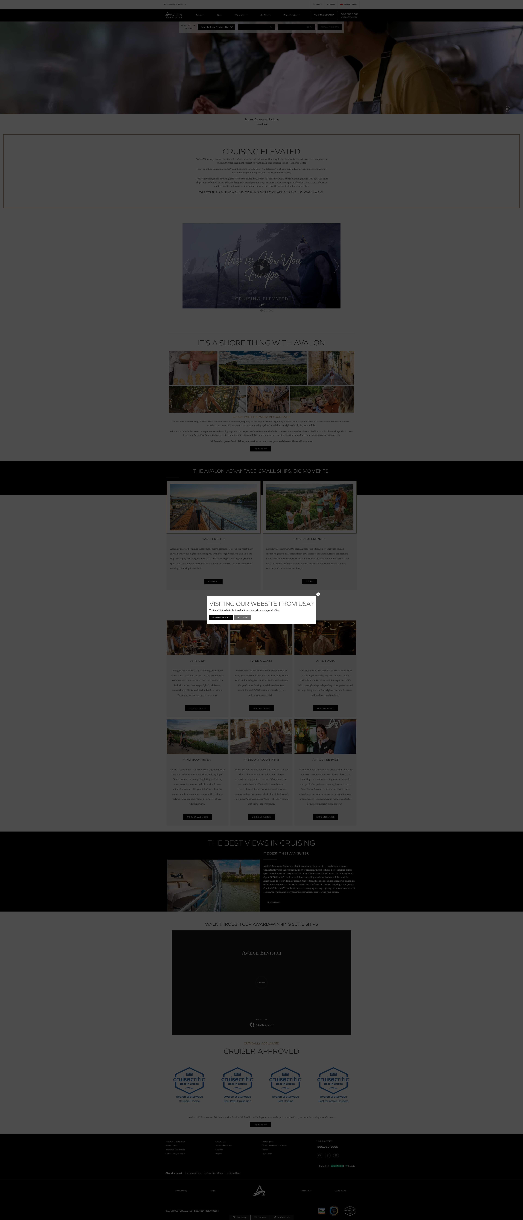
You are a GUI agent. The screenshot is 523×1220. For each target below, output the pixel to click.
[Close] (318, 594)
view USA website (221, 617)
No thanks (242, 617)
